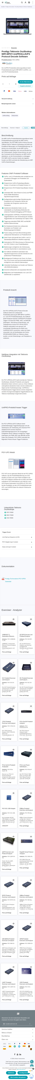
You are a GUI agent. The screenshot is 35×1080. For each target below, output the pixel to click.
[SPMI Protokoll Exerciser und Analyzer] (26, 928)
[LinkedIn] (20, 1055)
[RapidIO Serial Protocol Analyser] (26, 841)
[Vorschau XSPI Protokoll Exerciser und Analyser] (31, 967)
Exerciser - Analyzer (15, 127)
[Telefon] (32, 1061)
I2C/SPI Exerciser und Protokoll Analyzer (26, 635)
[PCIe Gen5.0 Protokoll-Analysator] (9, 754)
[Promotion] (29, 2)
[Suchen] (22, 2)
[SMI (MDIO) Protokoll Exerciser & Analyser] (9, 928)
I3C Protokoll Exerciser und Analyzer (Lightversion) (26, 679)
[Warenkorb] (32, 2)
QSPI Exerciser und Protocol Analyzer (8, 852)
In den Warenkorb (25, 82)
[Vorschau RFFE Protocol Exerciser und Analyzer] (13, 880)
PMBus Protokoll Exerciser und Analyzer (26, 809)
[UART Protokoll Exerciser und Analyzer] (9, 971)
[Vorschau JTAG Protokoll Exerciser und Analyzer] (13, 706)
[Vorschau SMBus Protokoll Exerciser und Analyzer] (31, 880)
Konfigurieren (23, 1072)
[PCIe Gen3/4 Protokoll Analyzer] (26, 711)
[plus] (15, 84)
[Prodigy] (7, 63)
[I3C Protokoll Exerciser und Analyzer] (9, 667)
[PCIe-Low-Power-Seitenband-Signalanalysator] (26, 754)
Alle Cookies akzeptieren (18, 1077)
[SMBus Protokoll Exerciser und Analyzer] (26, 884)
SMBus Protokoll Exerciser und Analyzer (26, 896)
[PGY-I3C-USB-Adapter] (9, 797)
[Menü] (2, 2)
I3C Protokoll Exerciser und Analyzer (8, 678)
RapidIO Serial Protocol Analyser (26, 852)
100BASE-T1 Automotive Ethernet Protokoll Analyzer (8, 635)
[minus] (3, 84)
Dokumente (15, 115)
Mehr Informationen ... (21, 1069)
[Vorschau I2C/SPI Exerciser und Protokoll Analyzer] (31, 619)
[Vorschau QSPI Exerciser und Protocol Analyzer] (13, 836)
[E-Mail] (32, 1066)
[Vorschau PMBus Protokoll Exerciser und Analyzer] (31, 793)
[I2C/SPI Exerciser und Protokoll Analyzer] (26, 624)
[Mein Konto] (25, 2)
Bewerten (14, 48)
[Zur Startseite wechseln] (8, 2)
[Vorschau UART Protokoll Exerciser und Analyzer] (13, 967)
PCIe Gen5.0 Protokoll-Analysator (8, 765)
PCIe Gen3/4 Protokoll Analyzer (26, 722)
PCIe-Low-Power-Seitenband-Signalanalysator (25, 766)
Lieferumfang (6, 115)
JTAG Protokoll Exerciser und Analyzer (8, 722)
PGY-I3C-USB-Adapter (8, 808)
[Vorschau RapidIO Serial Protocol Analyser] (31, 836)
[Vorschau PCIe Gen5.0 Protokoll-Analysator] (13, 749)
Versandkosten (9, 1063)
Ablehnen (11, 1072)
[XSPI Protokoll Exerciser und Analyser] (26, 971)
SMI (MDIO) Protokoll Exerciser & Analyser (8, 939)
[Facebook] (15, 1055)
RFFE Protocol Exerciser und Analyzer (8, 896)
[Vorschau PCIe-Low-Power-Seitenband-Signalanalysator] (31, 749)
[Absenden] (29, 1024)
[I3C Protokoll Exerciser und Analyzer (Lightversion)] (26, 667)
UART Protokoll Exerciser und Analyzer (8, 983)
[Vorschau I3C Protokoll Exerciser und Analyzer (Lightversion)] (31, 662)
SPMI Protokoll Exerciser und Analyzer (26, 939)
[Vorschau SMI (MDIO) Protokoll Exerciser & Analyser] (13, 923)
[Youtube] (18, 1055)
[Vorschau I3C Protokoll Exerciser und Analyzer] (13, 662)
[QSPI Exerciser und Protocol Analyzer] (9, 841)
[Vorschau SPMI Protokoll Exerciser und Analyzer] (31, 923)
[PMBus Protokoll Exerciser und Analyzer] (26, 797)
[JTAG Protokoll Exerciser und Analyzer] (9, 711)
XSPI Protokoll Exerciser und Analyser (26, 983)
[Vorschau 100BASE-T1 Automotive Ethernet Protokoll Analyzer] (13, 619)
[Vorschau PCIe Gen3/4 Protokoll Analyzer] (31, 706)
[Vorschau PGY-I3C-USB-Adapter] (13, 793)
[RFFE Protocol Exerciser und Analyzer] (9, 884)
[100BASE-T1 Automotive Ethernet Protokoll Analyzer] (9, 624)
